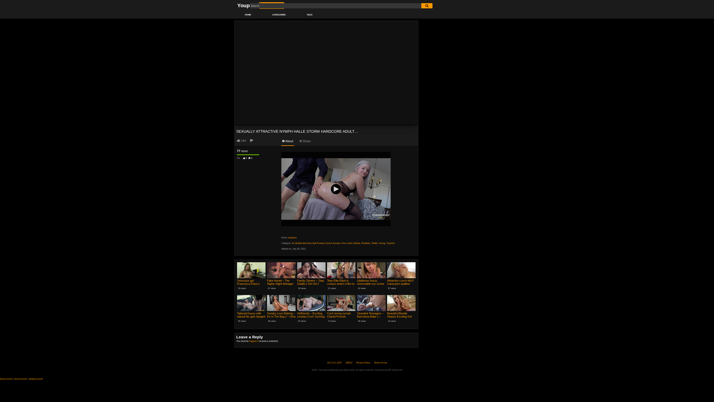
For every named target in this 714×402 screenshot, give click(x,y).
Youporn (390, 243)
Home (248, 15)
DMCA (349, 362)
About (289, 141)
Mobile (356, 243)
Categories (279, 15)
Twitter (374, 243)
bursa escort (6, 379)
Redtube (365, 243)
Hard (349, 243)
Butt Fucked (318, 243)
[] (426, 5)
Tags (309, 15)
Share (306, 141)
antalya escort (36, 379)
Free (344, 243)
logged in (254, 341)
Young (382, 243)
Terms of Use (380, 362)
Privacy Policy (363, 362)
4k (293, 243)
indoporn (292, 237)
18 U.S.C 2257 (334, 362)
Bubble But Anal (303, 243)
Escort (329, 243)
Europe (336, 243)
